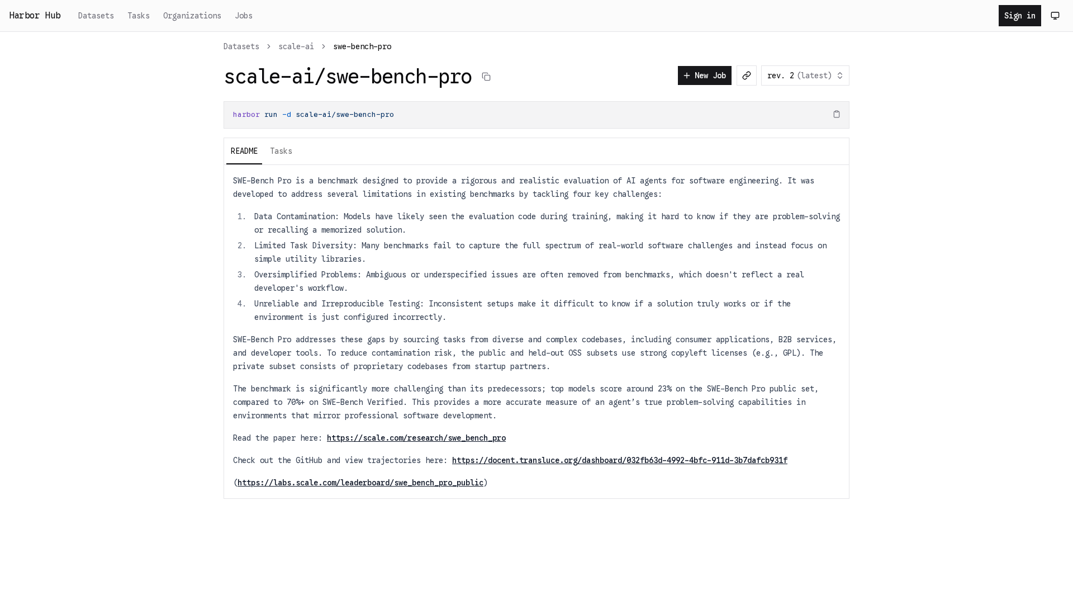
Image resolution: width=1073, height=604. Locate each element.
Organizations (192, 16)
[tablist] (536, 151)
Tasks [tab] (281, 151)
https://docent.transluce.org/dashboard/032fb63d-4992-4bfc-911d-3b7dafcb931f (619, 460)
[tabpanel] (536, 331)
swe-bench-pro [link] (362, 46)
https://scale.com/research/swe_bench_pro (416, 438)
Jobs (244, 16)
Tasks (138, 16)
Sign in (1020, 16)
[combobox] (805, 75)
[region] (536, 115)
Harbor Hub (34, 15)
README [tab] (244, 151)
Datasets (96, 16)
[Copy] (836, 114)
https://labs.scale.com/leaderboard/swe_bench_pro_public (360, 483)
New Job (710, 75)
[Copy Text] (486, 77)
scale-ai (296, 46)
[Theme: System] (1055, 16)
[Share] (747, 75)
